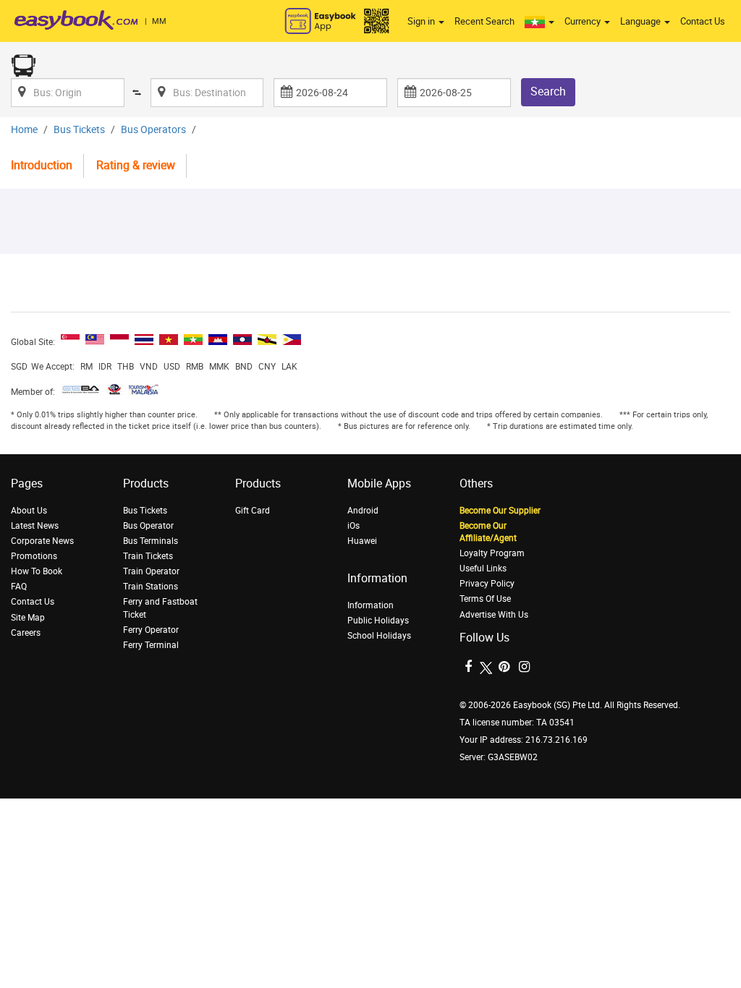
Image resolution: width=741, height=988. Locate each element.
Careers (26, 633)
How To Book (36, 571)
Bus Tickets (79, 130)
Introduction (41, 165)
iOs (353, 526)
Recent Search (484, 21)
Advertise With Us (494, 615)
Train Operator (151, 571)
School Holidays (379, 636)
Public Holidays (378, 621)
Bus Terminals (150, 541)
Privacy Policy (487, 584)
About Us (29, 511)
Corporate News (42, 541)
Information (370, 605)
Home (24, 130)
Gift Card (252, 511)
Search (548, 91)
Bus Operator (148, 526)
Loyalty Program (492, 553)
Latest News (35, 526)
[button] (539, 21)
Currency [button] (583, 21)
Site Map (28, 618)
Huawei (362, 541)
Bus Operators (153, 130)
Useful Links (483, 568)
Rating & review (135, 165)
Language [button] (641, 21)
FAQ (19, 587)
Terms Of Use (485, 599)
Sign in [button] (422, 21)
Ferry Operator (151, 630)
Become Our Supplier (500, 511)
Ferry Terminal (151, 645)
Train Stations (150, 587)
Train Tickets (148, 556)
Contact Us (702, 21)
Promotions (34, 556)
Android (362, 511)
